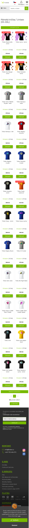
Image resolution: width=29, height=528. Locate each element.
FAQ (3, 475)
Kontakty (4, 465)
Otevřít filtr (14, 27)
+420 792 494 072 (10, 452)
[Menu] (2, 8)
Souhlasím (15, 520)
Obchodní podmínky (7, 486)
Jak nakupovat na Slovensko (10, 477)
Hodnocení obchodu (8, 467)
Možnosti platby (6, 479)
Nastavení (14, 525)
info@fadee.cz (9, 449)
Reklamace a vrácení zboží (9, 484)
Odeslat (14, 423)
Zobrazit (7, 57)
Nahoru (15, 403)
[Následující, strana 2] (14, 396)
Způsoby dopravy (7, 482)
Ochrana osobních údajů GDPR (10, 489)
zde (19, 516)
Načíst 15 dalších (14, 391)
